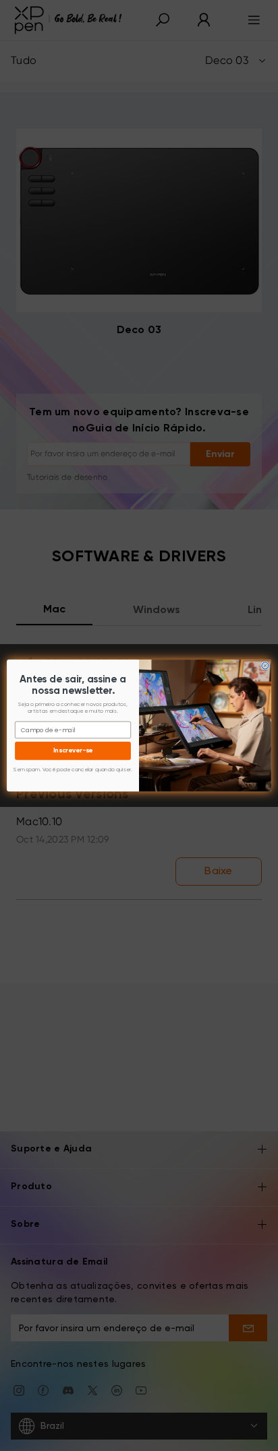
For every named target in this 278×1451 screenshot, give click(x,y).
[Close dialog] (265, 665)
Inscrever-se (73, 751)
